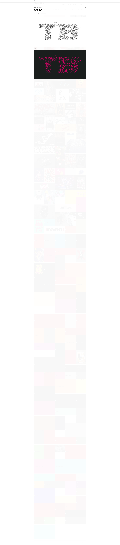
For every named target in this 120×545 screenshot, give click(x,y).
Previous (32, 272)
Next (87, 272)
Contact (74, 1)
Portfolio (63, 1)
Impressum (80, 1)
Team (85, 1)
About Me (69, 1)
